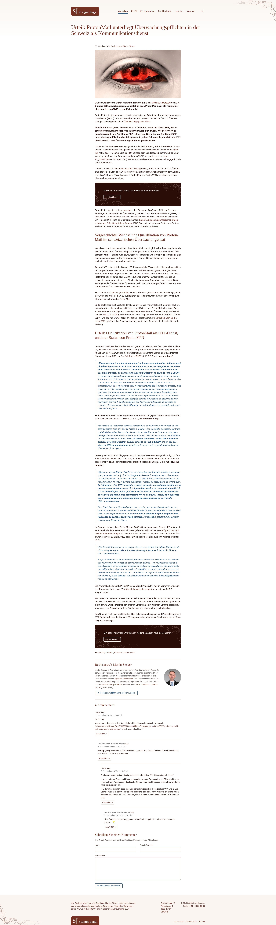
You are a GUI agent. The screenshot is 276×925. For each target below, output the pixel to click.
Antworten (100, 734)
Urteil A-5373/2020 (161, 103)
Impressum (178, 921)
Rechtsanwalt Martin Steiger (123, 46)
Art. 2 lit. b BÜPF (133, 356)
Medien (179, 11)
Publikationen (165, 11)
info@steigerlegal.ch (196, 903)
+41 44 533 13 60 (197, 906)
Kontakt (191, 11)
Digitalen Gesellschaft (123, 679)
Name (97, 845)
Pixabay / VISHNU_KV (108, 652)
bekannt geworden (120, 292)
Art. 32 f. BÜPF (110, 314)
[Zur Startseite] (85, 11)
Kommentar (100, 855)
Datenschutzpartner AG (112, 684)
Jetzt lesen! (113, 197)
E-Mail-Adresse (146, 845)
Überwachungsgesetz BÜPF (136, 121)
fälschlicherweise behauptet (139, 589)
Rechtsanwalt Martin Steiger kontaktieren (117, 693)
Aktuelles (123, 11)
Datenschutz (191, 921)
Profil (134, 11)
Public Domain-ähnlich (126, 652)
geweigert (127, 210)
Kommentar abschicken (110, 886)
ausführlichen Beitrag (130, 168)
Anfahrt (202, 921)
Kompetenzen (147, 11)
